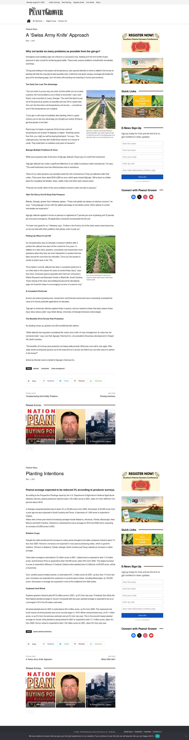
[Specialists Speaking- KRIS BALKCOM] (70, 426)
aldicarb (36, 368)
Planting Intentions (107, 396)
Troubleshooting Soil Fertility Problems (42, 396)
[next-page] (31, 448)
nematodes (45, 368)
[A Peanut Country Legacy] (100, 426)
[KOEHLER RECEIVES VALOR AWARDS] (40, 426)
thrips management (58, 368)
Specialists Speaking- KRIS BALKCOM (70, 440)
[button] (157, 21)
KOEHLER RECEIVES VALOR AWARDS (40, 440)
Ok (157, 736)
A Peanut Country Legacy (100, 441)
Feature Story (31, 29)
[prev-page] (27, 448)
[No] (185, 736)
